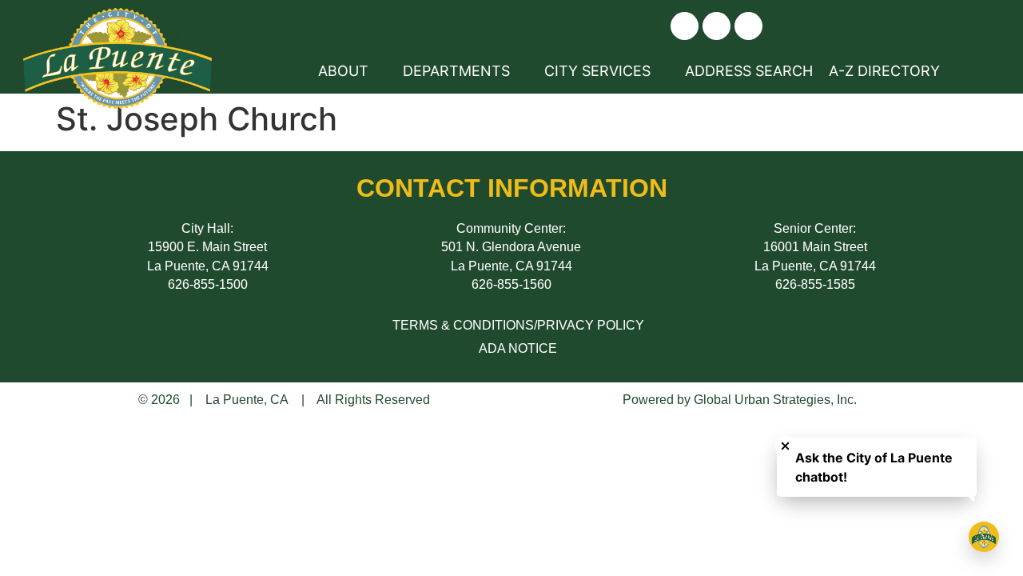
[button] (685, 26)
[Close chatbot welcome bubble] (785, 446)
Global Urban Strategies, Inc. (775, 399)
